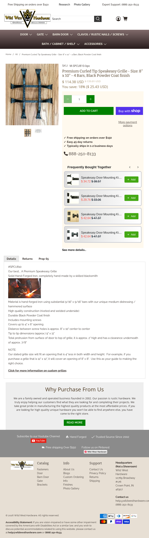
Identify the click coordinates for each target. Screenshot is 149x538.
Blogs (66, 473)
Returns (27, 258)
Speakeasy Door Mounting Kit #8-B (101, 232)
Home (8, 54)
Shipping (94, 480)
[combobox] (72, 19)
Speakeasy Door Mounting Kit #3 (101, 177)
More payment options (127, 124)
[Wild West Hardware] (27, 18)
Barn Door (43, 477)
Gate (40, 480)
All (16, 54)
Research (64, 4)
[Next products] (138, 167)
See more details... (74, 250)
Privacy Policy (97, 473)
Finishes (68, 484)
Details (11, 258)
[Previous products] (130, 167)
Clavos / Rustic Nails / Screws (100, 34)
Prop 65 (44, 258)
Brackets (42, 484)
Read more (74, 422)
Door (40, 473)
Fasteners (43, 469)
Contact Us (96, 469)
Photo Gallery (82, 4)
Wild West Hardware (25, 515)
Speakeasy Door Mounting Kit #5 (101, 195)
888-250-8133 (82, 153)
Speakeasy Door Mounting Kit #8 (101, 214)
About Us (68, 469)
